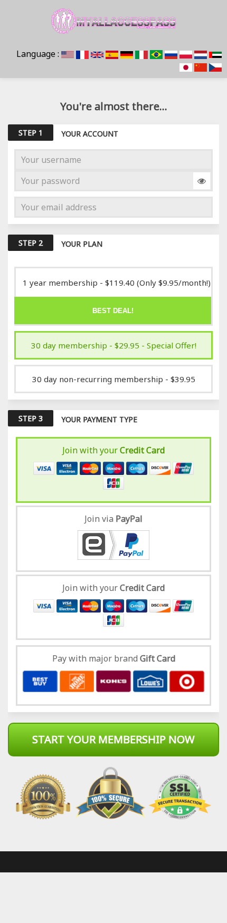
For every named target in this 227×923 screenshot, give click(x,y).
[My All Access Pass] (113, 21)
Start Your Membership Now (113, 739)
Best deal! (113, 311)
